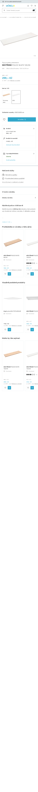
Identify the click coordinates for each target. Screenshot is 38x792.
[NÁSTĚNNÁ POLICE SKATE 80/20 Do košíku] (9, 274)
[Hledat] (4, 10)
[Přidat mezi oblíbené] (4, 119)
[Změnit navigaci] (3, 5)
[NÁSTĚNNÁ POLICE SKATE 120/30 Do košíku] (9, 387)
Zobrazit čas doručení (13, 145)
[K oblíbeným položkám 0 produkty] (31, 5)
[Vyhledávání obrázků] (34, 10)
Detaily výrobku (7, 198)
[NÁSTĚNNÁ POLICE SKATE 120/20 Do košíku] (32, 274)
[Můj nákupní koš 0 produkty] (35, 5)
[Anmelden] (28, 5)
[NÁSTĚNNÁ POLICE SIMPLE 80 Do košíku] (32, 329)
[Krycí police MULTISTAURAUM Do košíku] (9, 329)
